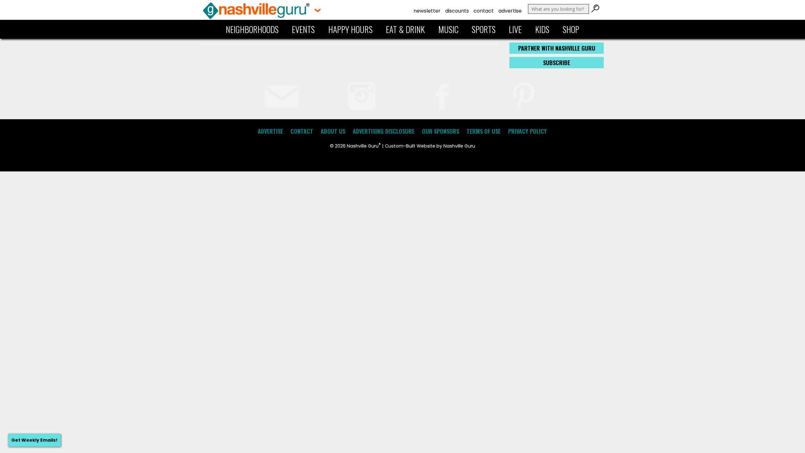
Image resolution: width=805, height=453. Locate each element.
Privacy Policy (527, 131)
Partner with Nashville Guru (556, 48)
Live (515, 29)
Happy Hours (350, 29)
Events (303, 29)
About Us (333, 131)
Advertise (510, 10)
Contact (484, 10)
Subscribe (556, 63)
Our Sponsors (440, 131)
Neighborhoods (252, 29)
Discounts (457, 10)
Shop (571, 29)
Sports (484, 29)
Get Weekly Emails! (34, 440)
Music (448, 29)
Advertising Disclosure (383, 131)
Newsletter (427, 10)
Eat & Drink (405, 29)
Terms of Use (484, 131)
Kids (542, 29)
